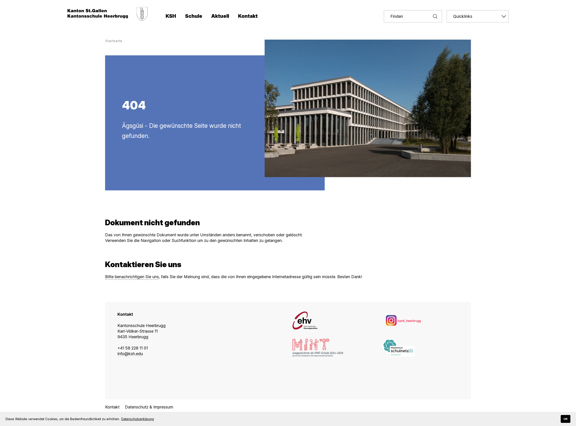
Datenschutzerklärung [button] (137, 419)
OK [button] (565, 419)
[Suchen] (433, 16)
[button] (171, 17)
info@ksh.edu (130, 353)
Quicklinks (462, 16)
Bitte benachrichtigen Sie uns (132, 276)
